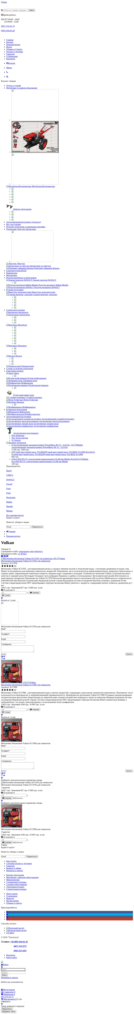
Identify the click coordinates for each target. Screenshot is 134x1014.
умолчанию (24, 551)
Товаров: (5, 549)
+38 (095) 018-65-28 (19, 942)
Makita (9, 502)
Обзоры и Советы (14, 49)
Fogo (8, 488)
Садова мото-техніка (15, 310)
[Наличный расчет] (15, 928)
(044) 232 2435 (20, 951)
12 (19, 554)
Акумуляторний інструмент (18, 416)
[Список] (5, 556)
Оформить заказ (8, 1012)
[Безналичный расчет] (16, 930)
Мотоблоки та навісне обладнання (21, 88)
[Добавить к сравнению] (3, 656)
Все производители (15, 515)
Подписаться (37, 527)
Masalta (9, 506)
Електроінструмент (15, 371)
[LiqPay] (10, 933)
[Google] (2, 987)
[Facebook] (6, 912)
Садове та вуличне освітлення (19, 368)
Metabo (9, 511)
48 (22, 554)
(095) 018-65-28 (8, 31)
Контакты (10, 59)
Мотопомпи (11, 275)
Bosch (9, 471)
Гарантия (10, 54)
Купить (129, 654)
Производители (13, 44)
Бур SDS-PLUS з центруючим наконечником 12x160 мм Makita (40, 461)
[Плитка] (2, 556)
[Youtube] (7, 917)
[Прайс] (7, 556)
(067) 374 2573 (20, 946)
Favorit (9, 484)
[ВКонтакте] (6, 987)
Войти (4, 975)
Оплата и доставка (14, 52)
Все (25, 554)
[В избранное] (3, 658)
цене (32, 551)
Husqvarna (10, 497)
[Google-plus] (7, 919)
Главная (9, 40)
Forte (8, 493)
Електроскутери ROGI (16, 271)
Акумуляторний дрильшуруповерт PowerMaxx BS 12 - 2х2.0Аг (40, 447)
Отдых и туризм (13, 85)
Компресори (11, 273)
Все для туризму (13, 224)
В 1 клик (6, 595)
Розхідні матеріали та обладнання (21, 278)
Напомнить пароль (9, 977)
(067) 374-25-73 (8, 26)
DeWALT (10, 480)
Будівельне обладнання (16, 409)
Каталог (9, 42)
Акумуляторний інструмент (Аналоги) (23, 222)
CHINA (9, 475)
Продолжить (7, 1009)
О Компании (12, 56)
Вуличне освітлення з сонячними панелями (25, 227)
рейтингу (39, 551)
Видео (9, 47)
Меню (9, 68)
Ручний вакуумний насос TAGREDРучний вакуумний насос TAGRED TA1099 (47, 454)
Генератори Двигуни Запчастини (21, 229)
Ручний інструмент (15, 290)
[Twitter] (7, 914)
